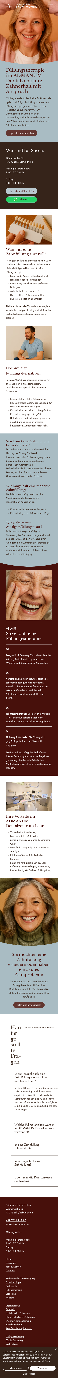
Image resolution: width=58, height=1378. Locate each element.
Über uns (10, 1270)
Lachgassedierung (15, 1336)
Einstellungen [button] (29, 1373)
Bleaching (11, 1293)
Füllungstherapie (14, 1289)
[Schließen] (53, 1351)
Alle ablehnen (16, 1368)
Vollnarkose (12, 1344)
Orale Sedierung (14, 1340)
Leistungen (11, 1263)
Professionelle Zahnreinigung (20, 1278)
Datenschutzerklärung (40, 1360)
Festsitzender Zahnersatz (18, 1313)
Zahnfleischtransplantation (19, 1328)
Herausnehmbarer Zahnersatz (20, 1317)
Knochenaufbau (14, 1324)
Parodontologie (13, 1282)
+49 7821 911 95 (16, 1220)
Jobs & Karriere (13, 1266)
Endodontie (11, 1286)
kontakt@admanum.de (17, 1224)
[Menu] (51, 6)
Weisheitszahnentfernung (18, 1320)
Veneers (10, 1297)
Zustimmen (42, 1368)
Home (9, 1259)
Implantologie (13, 1305)
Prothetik (10, 1309)
